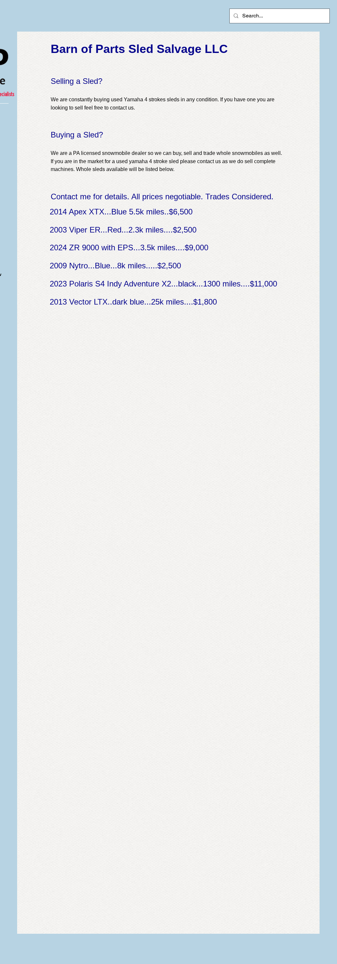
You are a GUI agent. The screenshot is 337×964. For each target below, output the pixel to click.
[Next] (275, 301)
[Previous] (57, 301)
